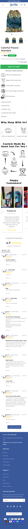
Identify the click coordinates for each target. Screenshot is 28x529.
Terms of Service (7, 486)
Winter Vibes (6, 461)
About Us (5, 452)
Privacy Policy (6, 483)
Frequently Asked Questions (14, 70)
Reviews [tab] (4, 250)
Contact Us (5, 473)
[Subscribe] (23, 500)
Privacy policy (23, 524)
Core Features (6, 102)
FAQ (4, 480)
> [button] (14, 427)
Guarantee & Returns (8, 113)
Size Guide (24, 62)
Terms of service (14, 526)
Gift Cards (5, 455)
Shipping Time (5, 109)
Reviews (4, 116)
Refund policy (15, 524)
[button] (2, 4)
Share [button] (9, 264)
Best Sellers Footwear (8, 458)
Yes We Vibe (8, 524)
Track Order (6, 477)
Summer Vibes (6, 465)
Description (5, 105)
